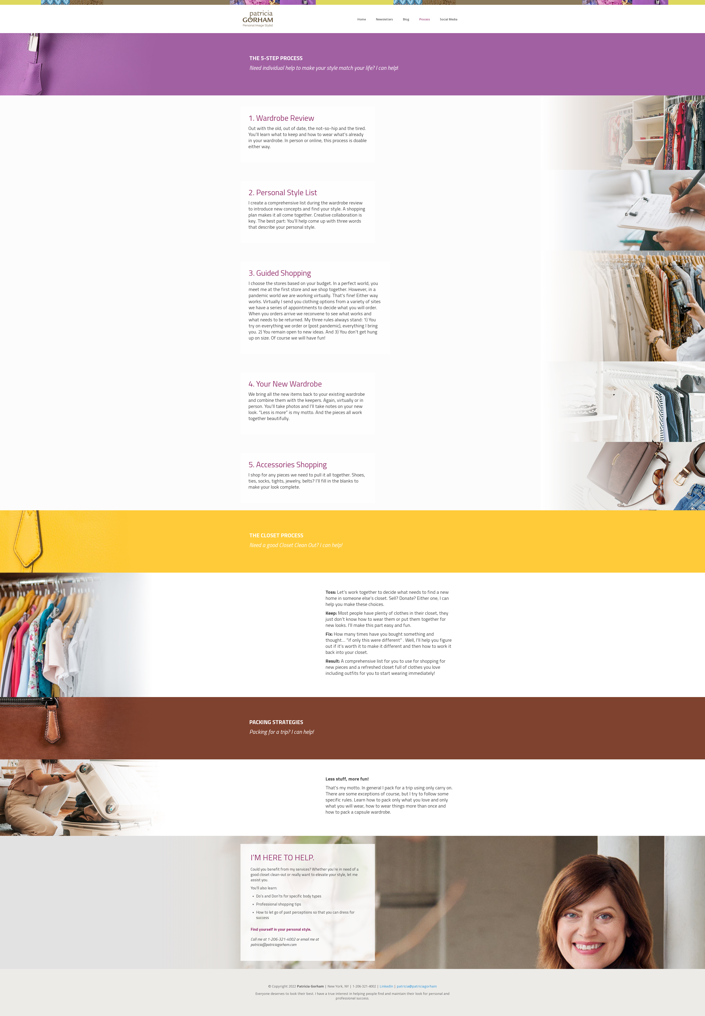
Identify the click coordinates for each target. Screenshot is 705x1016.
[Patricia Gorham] (258, 14)
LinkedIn (386, 986)
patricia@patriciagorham (417, 986)
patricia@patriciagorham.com (273, 944)
